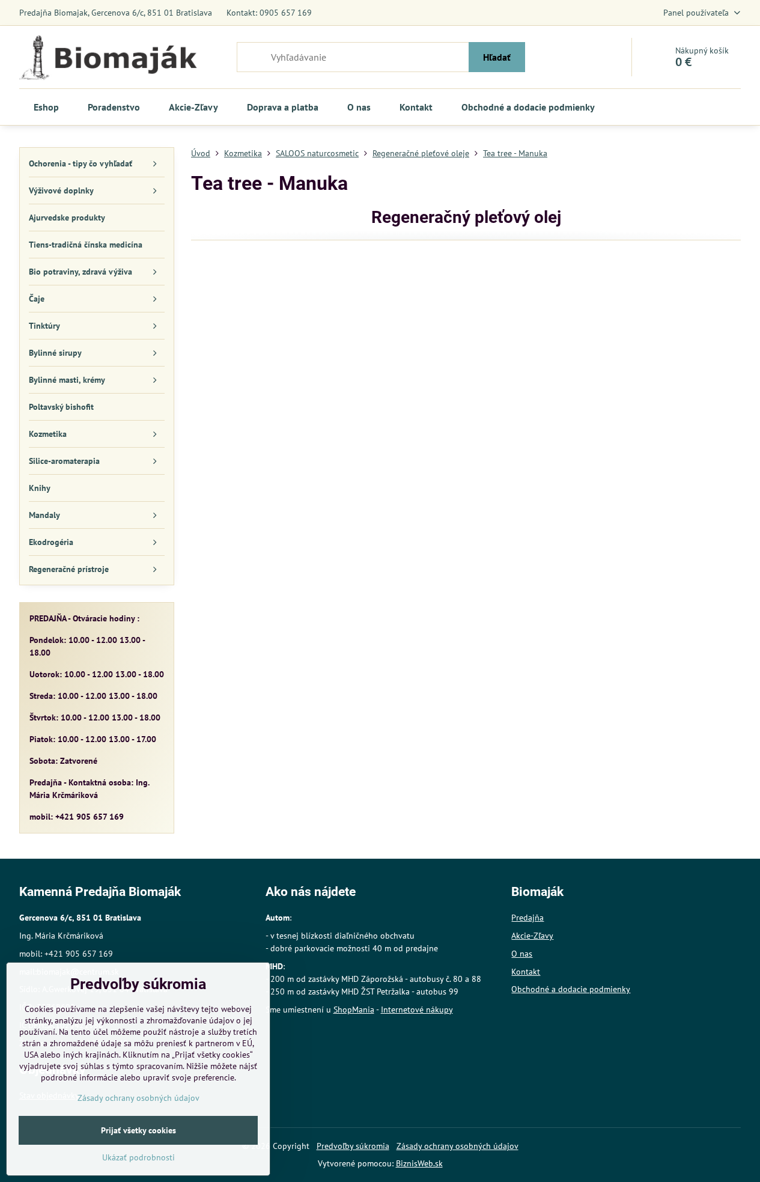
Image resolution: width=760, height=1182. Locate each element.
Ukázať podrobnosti (138, 1157)
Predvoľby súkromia (353, 1146)
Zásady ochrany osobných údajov (457, 1146)
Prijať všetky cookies (138, 1130)
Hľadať (497, 57)
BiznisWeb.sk (419, 1163)
